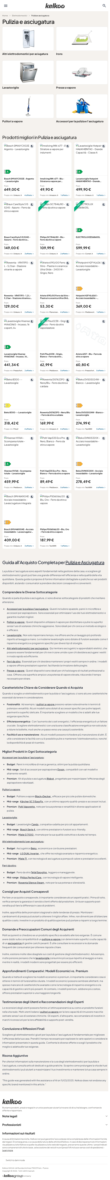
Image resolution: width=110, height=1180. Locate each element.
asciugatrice (15, 943)
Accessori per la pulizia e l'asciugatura (79, 121)
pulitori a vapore (46, 704)
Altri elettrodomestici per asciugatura (27, 648)
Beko (34, 848)
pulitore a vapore (51, 939)
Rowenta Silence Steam (31, 882)
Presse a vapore (66, 87)
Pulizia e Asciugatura (84, 562)
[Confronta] (32, 146)
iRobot (50, 778)
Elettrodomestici (19, 15)
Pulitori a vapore (12, 121)
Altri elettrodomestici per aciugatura (25, 53)
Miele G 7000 (26, 834)
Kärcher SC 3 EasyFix (31, 801)
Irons (59, 53)
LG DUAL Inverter (29, 853)
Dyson (61, 769)
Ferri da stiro (14, 661)
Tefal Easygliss (39, 872)
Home (5, 15)
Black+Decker (43, 796)
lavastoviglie (43, 958)
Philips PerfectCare (31, 877)
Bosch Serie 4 (28, 829)
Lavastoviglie (10, 87)
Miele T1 (22, 858)
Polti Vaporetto (26, 806)
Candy (35, 824)
